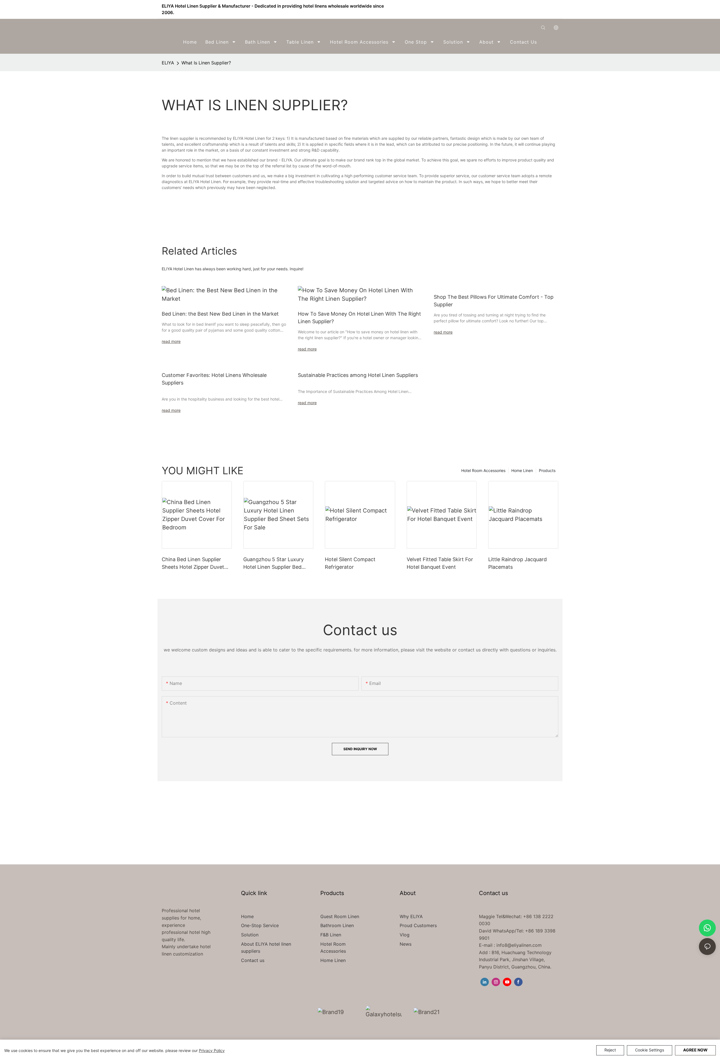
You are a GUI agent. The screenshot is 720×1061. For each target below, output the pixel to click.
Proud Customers (418, 925)
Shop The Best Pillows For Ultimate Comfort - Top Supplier (494, 300)
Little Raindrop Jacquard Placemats (517, 563)
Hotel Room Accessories (483, 470)
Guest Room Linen (339, 916)
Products (547, 470)
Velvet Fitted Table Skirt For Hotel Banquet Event (440, 563)
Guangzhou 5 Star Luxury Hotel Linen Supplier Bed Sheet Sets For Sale (273, 563)
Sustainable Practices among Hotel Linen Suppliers (358, 375)
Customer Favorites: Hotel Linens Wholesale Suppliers (214, 379)
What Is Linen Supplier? (206, 63)
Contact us (252, 960)
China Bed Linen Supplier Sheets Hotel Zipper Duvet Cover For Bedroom (193, 563)
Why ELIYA (411, 916)
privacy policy (212, 1050)
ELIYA (168, 63)
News (405, 944)
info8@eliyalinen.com (519, 945)
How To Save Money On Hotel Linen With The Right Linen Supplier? (359, 317)
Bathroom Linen (337, 925)
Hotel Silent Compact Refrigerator (350, 563)
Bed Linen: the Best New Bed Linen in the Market (220, 314)
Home (247, 916)
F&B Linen (330, 935)
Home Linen (522, 470)
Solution (249, 935)
